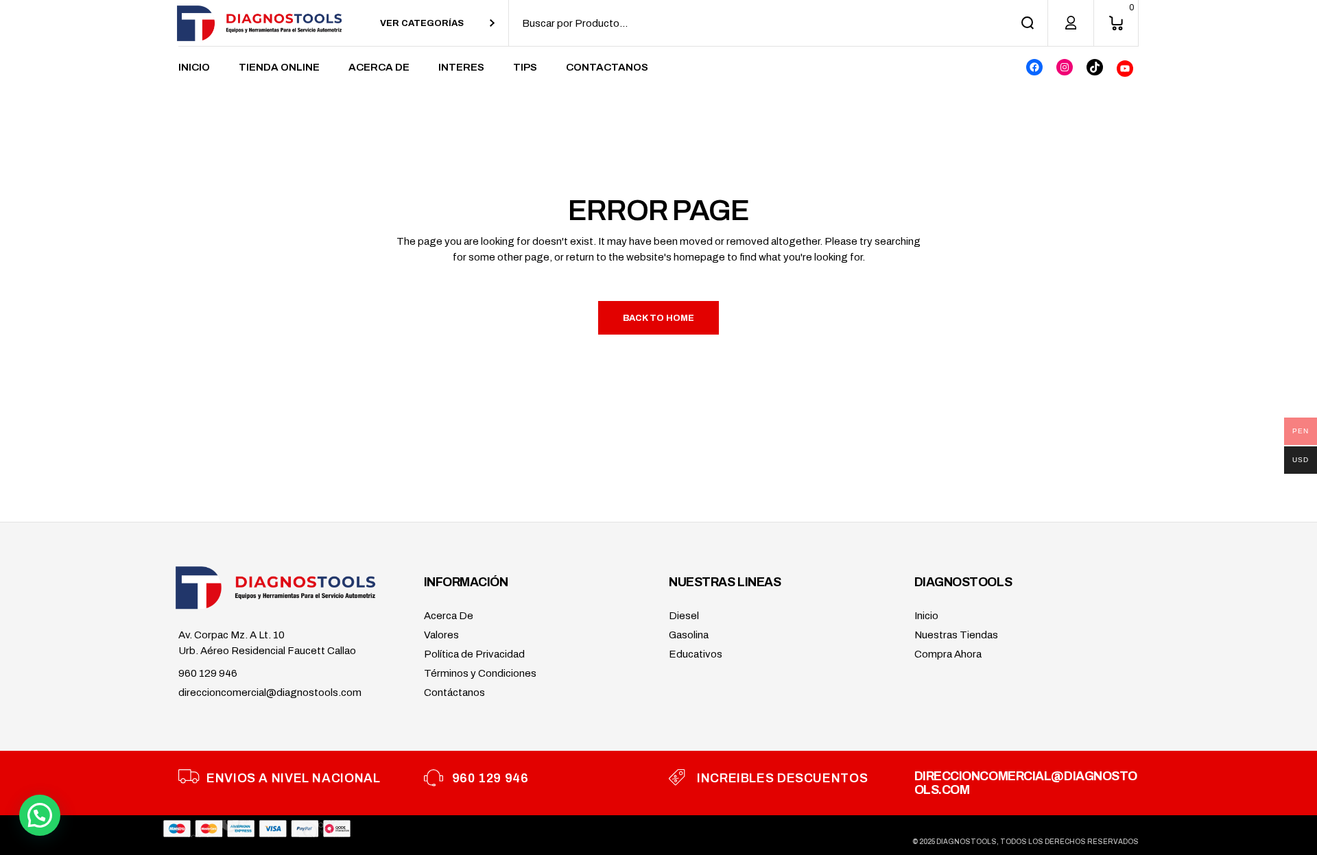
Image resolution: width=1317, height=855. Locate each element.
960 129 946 (207, 673)
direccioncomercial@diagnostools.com (269, 692)
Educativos (695, 654)
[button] (39, 815)
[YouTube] (1125, 68)
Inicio (926, 615)
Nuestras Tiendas (956, 634)
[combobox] (437, 23)
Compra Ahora (948, 654)
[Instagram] (1064, 67)
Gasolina (689, 634)
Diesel (684, 615)
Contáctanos (454, 692)
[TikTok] (1095, 67)
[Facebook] (1034, 67)
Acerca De (448, 615)
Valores (441, 634)
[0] (1116, 23)
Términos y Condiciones (480, 673)
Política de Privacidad (474, 654)
